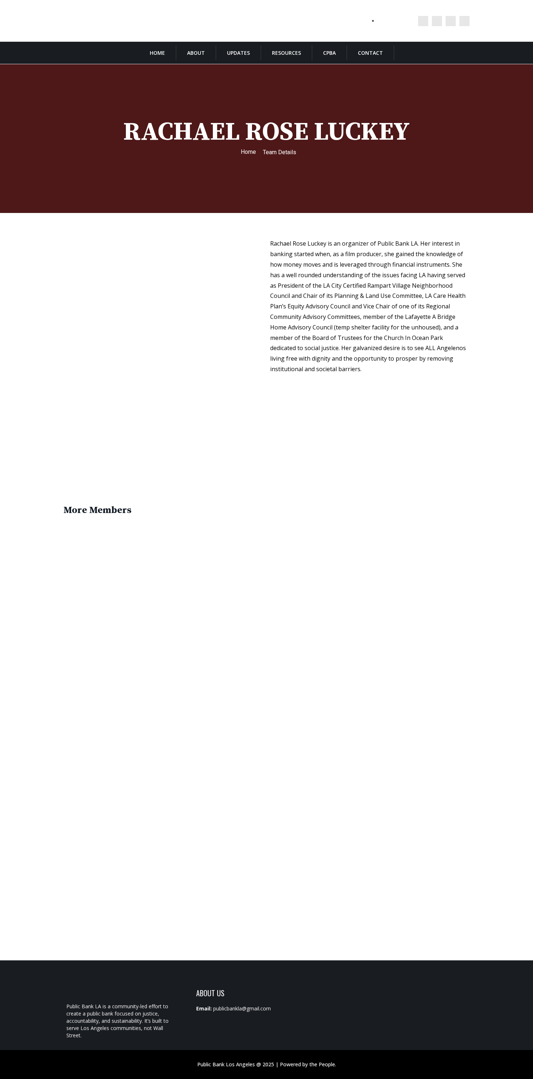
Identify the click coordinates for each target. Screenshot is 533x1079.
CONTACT (370, 52)
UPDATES (238, 52)
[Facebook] (451, 21)
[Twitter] (423, 21)
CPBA (329, 52)
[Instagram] (437, 21)
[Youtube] (464, 21)
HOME (157, 52)
